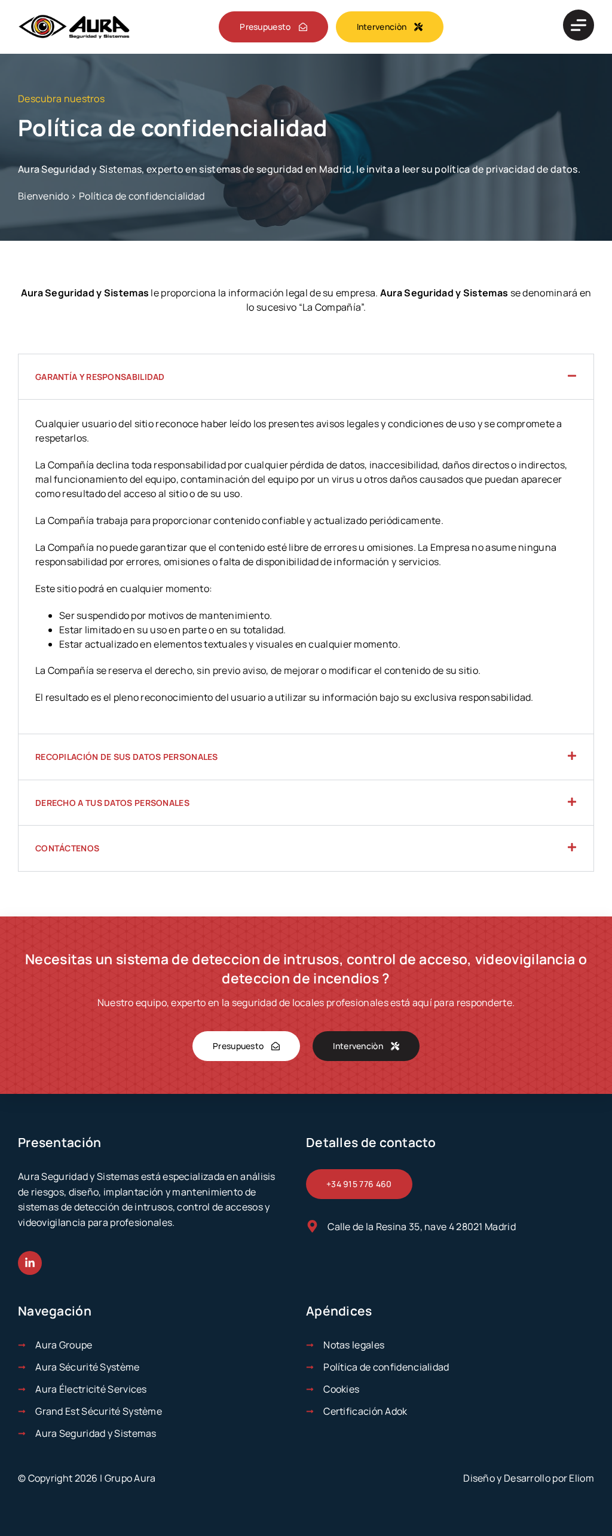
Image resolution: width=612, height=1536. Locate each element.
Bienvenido (43, 196)
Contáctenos (67, 848)
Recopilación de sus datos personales (126, 756)
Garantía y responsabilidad (100, 376)
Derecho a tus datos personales (112, 802)
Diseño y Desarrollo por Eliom (528, 1478)
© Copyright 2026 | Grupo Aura (87, 1478)
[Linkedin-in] (30, 1263)
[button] (306, 377)
